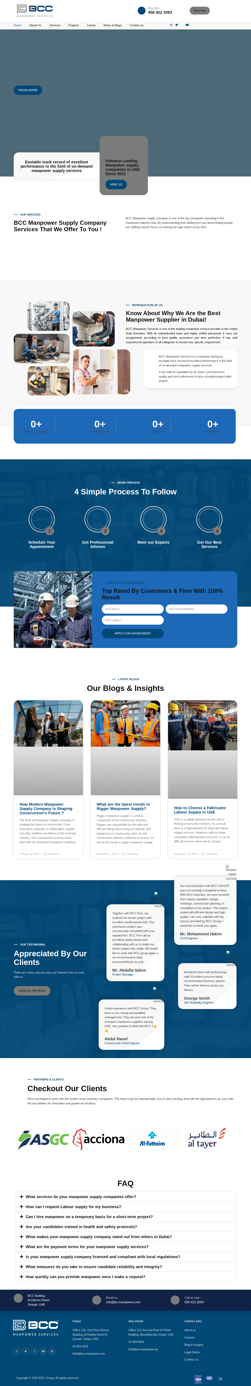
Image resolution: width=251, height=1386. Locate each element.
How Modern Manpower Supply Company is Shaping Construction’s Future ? (46, 808)
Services (55, 25)
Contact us (137, 25)
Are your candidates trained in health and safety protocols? (81, 1227)
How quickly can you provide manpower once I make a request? (85, 1277)
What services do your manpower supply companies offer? (81, 1197)
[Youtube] (43, 1351)
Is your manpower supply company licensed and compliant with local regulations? (103, 1257)
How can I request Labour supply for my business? (73, 1207)
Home (18, 25)
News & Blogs (113, 25)
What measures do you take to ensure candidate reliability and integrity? (94, 1267)
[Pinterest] (52, 1351)
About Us (35, 25)
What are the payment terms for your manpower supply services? (87, 1247)
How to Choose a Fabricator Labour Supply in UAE (200, 810)
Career (91, 25)
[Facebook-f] (17, 1351)
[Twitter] (26, 1351)
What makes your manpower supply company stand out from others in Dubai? (99, 1237)
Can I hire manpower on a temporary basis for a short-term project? (89, 1217)
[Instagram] (34, 1351)
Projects (73, 25)
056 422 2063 (160, 12)
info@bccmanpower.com (123, 1302)
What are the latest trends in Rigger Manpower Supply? (123, 806)
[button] (116, 184)
